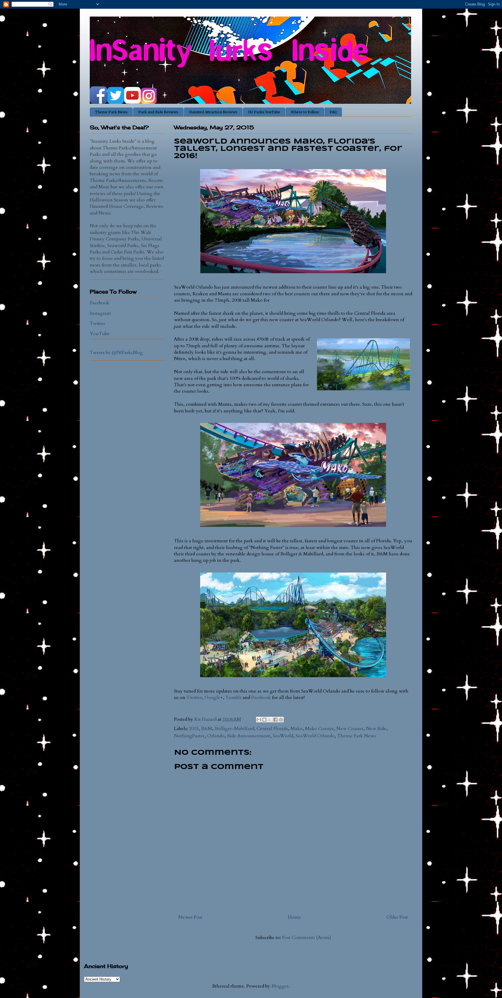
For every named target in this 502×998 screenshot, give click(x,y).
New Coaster (349, 728)
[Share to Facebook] (275, 719)
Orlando (216, 736)
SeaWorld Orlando (315, 736)
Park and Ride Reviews (158, 112)
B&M (206, 728)
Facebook (261, 697)
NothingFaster (189, 736)
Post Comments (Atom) (306, 937)
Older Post (397, 917)
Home (294, 917)
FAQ (333, 112)
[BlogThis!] (264, 719)
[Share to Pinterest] (281, 719)
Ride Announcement (248, 736)
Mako (296, 728)
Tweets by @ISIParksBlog (116, 352)
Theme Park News (111, 112)
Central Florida (272, 728)
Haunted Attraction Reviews (213, 112)
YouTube (100, 333)
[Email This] (259, 719)
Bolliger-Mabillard (234, 728)
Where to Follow (305, 112)
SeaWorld (283, 736)
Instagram (100, 313)
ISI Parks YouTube (264, 112)
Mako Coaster (319, 728)
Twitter (194, 697)
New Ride (376, 728)
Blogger (279, 986)
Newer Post (190, 917)
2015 (193, 728)
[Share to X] (270, 719)
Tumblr (233, 697)
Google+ (214, 697)
